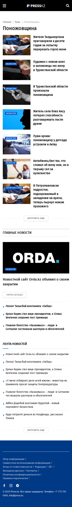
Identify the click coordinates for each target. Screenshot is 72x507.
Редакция (40, 466)
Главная (7, 22)
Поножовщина (31, 22)
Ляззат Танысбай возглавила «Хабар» (29, 306)
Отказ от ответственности (18, 466)
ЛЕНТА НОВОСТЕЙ (15, 344)
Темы (18, 22)
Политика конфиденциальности (21, 474)
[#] (36, 5)
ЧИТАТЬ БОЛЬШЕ (14, 295)
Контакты (32, 470)
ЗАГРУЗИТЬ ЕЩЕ (36, 218)
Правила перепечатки (15, 478)
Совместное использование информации (27, 463)
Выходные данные (13, 470)
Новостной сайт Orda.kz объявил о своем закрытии (37, 354)
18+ (50, 466)
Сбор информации (14, 459)
